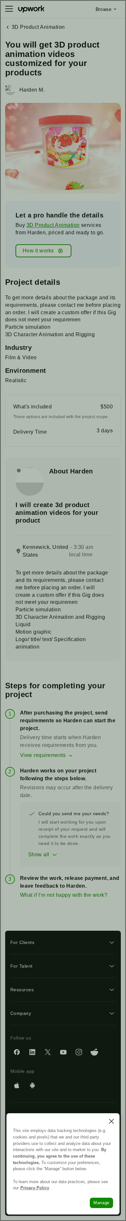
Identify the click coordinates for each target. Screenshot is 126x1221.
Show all (38, 854)
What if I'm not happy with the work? (63, 895)
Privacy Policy (34, 1187)
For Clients (22, 942)
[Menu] (9, 9)
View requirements (43, 755)
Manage (101, 1202)
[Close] (111, 1121)
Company (20, 1013)
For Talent (21, 966)
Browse (103, 9)
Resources (22, 989)
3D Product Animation (53, 225)
